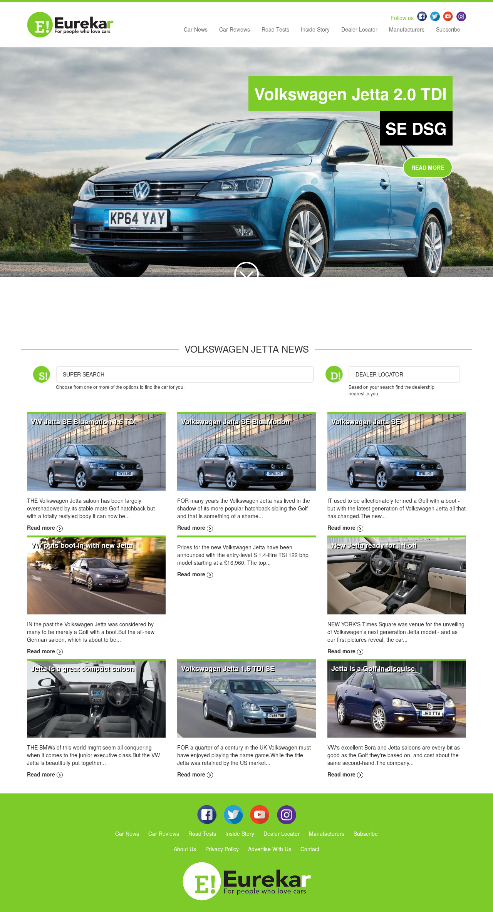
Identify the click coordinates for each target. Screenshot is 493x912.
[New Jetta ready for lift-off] (396, 575)
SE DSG (416, 128)
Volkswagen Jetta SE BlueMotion (235, 422)
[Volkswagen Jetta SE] (396, 451)
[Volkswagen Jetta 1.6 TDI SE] (246, 698)
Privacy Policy (222, 849)
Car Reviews (234, 29)
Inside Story (315, 29)
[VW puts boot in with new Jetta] (96, 575)
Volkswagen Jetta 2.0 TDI (350, 93)
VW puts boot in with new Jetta (82, 545)
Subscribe (448, 29)
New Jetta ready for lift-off (373, 545)
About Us (185, 849)
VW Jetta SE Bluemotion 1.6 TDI (83, 422)
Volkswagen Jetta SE (365, 422)
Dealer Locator (359, 29)
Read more (42, 527)
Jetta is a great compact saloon (82, 668)
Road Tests (275, 29)
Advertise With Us (269, 849)
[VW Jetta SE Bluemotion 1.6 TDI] (96, 451)
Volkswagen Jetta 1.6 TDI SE (228, 668)
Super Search (83, 374)
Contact (309, 849)
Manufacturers (406, 29)
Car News (196, 29)
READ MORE (427, 167)
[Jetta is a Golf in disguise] (396, 698)
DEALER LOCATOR (379, 374)
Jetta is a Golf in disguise (373, 668)
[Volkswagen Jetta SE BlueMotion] (246, 451)
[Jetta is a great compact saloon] (96, 698)
